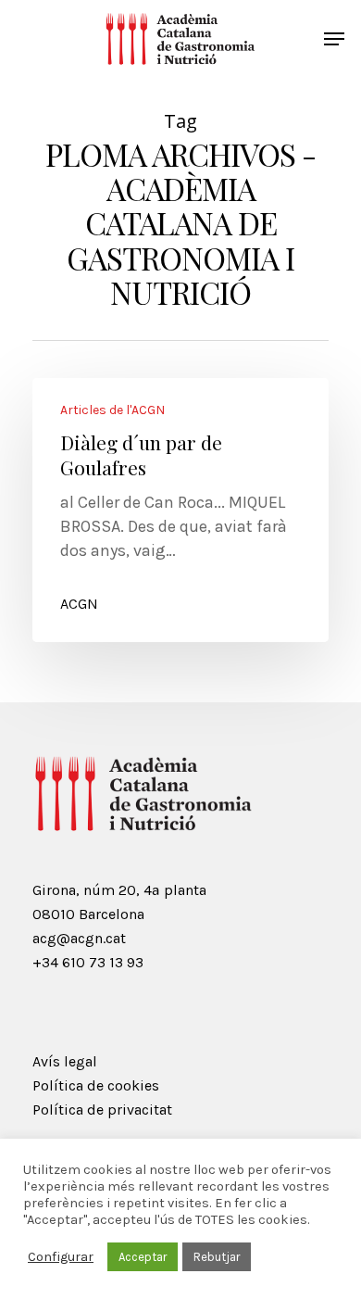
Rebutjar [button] (216, 1257)
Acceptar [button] (142, 1257)
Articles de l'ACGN (112, 410)
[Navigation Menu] (334, 39)
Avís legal (64, 1061)
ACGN (79, 603)
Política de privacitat (102, 1109)
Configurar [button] (60, 1257)
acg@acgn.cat (79, 938)
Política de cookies (95, 1085)
